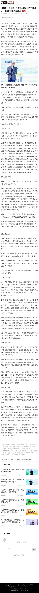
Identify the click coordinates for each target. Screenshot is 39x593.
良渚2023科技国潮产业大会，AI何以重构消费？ (12, 501)
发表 (34, 549)
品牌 (26, 14)
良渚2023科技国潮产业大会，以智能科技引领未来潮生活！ (12, 511)
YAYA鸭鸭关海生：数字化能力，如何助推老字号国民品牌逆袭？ (12, 521)
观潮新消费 (3, 475)
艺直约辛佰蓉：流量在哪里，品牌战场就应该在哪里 (13, 471)
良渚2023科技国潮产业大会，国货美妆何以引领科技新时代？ (12, 491)
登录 (18, 542)
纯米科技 (6, 459)
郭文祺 (13, 459)
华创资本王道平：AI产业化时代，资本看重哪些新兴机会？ (12, 481)
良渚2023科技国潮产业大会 (24, 459)
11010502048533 (22, 589)
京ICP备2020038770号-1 (23, 587)
